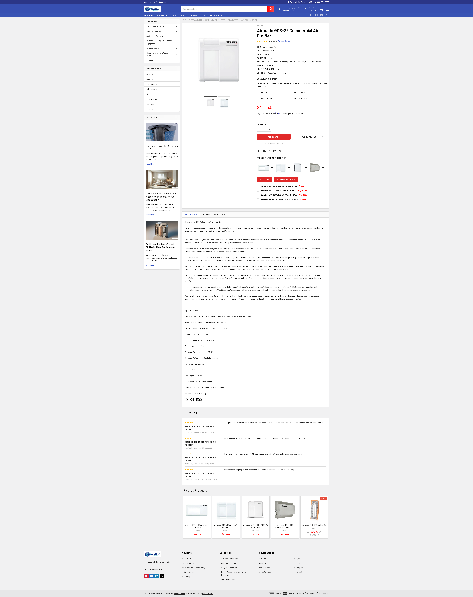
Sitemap (186, 576)
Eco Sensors (151, 99)
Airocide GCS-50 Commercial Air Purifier (278, 190)
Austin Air (150, 79)
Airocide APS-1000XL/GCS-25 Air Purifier (279, 195)
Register (313, 10)
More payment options (273, 143)
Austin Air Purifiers (154, 31)
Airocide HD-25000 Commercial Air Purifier (279, 199)
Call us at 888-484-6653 (157, 569)
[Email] (264, 151)
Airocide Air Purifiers (155, 26)
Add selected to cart (286, 180)
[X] (326, 15)
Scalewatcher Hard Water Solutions (157, 54)
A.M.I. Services (152, 89)
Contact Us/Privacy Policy (193, 15)
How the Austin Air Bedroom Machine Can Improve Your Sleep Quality (161, 196)
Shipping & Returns (166, 15)
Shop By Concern (153, 48)
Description (191, 214)
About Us (148, 15)
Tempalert (150, 104)
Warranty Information (214, 214)
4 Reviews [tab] (190, 412)
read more (150, 164)
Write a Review (284, 41)
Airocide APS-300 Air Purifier (314, 525)
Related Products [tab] (195, 490)
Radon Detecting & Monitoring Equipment (159, 42)
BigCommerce (179, 593)
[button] (309, 137)
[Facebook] (316, 15)
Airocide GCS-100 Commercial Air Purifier (279, 186)
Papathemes (207, 593)
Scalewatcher (152, 84)
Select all (264, 180)
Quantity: (262, 124)
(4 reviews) (272, 41)
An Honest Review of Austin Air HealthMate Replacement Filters (161, 247)
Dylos (148, 94)
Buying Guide (216, 15)
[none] (219, 60)
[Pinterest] (311, 15)
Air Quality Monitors (154, 36)
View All (149, 109)
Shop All (149, 60)
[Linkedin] (321, 15)
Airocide (149, 74)
